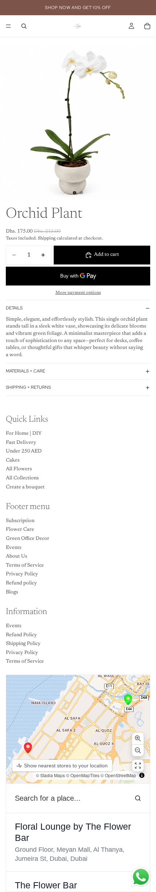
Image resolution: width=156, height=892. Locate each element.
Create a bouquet (25, 486)
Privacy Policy (22, 574)
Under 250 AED (24, 451)
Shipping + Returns (28, 387)
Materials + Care (25, 371)
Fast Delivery (21, 442)
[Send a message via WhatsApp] (141, 877)
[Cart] (147, 26)
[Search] (24, 26)
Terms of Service (25, 565)
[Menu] (8, 26)
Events (13, 547)
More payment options (78, 293)
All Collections (22, 478)
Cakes (13, 460)
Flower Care (20, 529)
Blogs (12, 592)
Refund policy (21, 583)
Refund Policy (21, 634)
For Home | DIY (24, 433)
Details (14, 308)
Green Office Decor (27, 538)
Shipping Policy (23, 643)
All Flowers (19, 469)
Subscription (20, 521)
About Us (16, 556)
